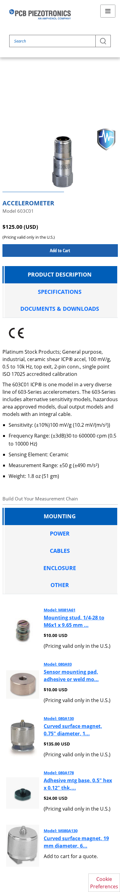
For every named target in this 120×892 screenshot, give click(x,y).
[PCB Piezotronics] (40, 14)
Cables (60, 550)
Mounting (60, 516)
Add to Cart (60, 250)
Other (59, 585)
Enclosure (59, 568)
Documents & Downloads (59, 308)
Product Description (60, 274)
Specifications (60, 291)
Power (60, 533)
